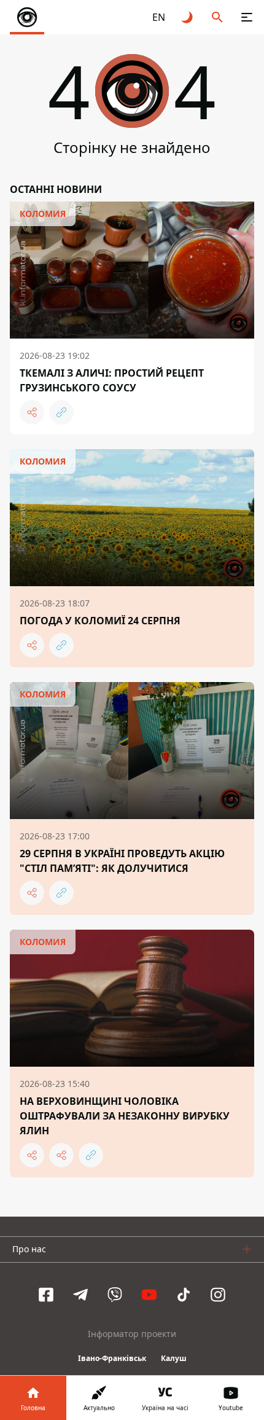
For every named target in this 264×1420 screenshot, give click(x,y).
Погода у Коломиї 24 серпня (100, 620)
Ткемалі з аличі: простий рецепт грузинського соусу (112, 380)
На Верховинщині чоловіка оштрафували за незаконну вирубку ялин (125, 1115)
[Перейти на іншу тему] (188, 17)
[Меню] (246, 17)
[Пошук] (217, 17)
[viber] (114, 1294)
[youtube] (149, 1294)
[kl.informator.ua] (27, 17)
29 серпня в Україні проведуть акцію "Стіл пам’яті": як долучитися (122, 861)
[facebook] (46, 1294)
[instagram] (218, 1294)
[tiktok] (183, 1294)
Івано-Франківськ (112, 1358)
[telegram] (80, 1294)
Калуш (174, 1358)
